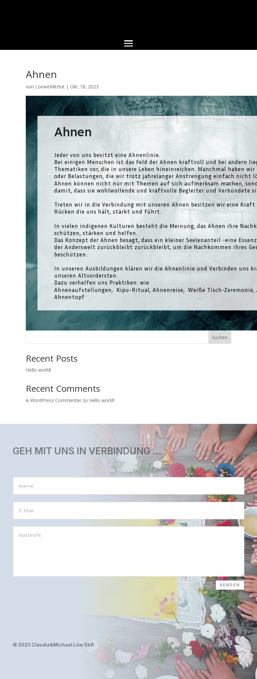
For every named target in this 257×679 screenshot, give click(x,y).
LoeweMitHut (50, 86)
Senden (230, 585)
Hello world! (38, 370)
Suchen (220, 337)
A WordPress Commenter (53, 400)
